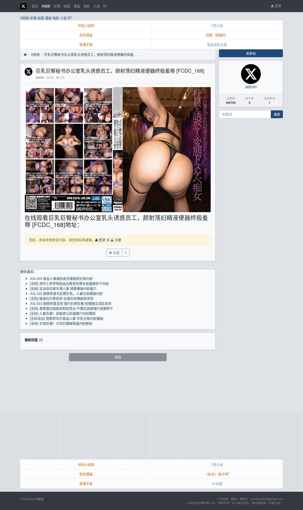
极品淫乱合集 (217, 44)
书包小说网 (86, 25)
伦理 (56, 6)
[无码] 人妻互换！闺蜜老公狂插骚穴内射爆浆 (63, 313)
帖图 (66, 6)
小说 (96, 6)
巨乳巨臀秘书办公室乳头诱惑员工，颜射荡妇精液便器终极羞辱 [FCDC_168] (91, 54)
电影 (86, 6)
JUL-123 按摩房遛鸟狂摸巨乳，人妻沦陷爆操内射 (66, 293)
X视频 (45, 6)
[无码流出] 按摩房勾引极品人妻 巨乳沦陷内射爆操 (66, 318)
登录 (277, 5)
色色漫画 (86, 35)
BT (105, 6)
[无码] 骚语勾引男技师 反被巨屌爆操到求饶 (61, 298)
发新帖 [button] (251, 53)
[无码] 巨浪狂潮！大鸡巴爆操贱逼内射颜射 (61, 323)
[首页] (25, 54)
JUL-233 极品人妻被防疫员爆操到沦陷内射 (61, 278)
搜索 (277, 114)
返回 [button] (118, 357)
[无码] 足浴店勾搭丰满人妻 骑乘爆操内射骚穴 (63, 288)
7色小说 (217, 25)
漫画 (76, 6)
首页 (34, 6)
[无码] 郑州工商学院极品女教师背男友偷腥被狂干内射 (69, 283)
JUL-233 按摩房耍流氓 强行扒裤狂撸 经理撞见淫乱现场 (70, 303)
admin (40, 77)
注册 (117, 239)
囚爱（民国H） (217, 35)
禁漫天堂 (86, 44)
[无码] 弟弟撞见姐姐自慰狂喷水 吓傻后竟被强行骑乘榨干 (71, 308)
